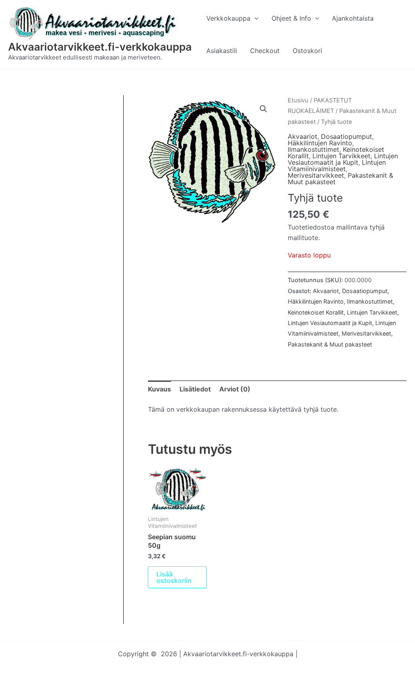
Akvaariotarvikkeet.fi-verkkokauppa (100, 46)
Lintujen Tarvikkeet (341, 156)
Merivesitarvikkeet (316, 175)
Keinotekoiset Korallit (316, 312)
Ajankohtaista (353, 18)
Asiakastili (221, 51)
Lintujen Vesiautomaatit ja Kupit (343, 159)
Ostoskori (307, 51)
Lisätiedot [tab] (195, 389)
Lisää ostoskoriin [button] (174, 577)
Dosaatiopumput (346, 136)
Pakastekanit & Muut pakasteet (330, 344)
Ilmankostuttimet (313, 149)
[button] (254, 18)
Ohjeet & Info (291, 18)
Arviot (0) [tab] (234, 389)
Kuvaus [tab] (159, 389)
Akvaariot (302, 136)
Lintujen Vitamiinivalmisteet (337, 165)
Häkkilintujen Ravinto (320, 143)
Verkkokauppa (228, 18)
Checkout (265, 51)
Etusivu (298, 100)
